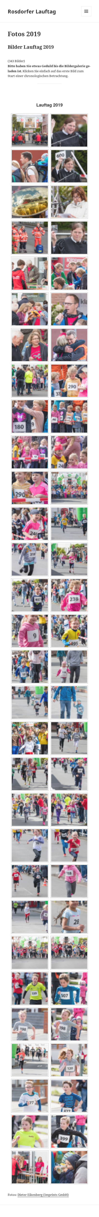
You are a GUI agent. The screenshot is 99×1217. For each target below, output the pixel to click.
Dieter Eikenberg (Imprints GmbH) (43, 1195)
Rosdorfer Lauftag (32, 11)
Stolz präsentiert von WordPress (30, 1211)
